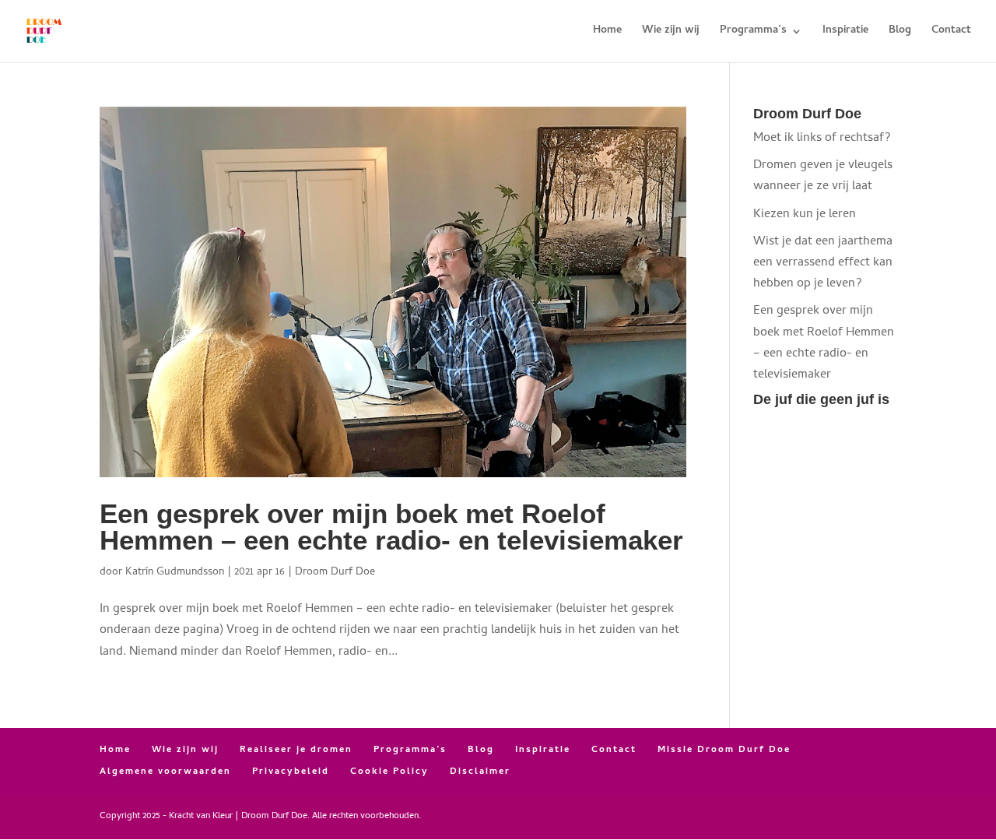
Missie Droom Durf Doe (724, 750)
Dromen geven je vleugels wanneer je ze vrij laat (823, 176)
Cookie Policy (389, 772)
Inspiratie (845, 33)
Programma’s (753, 33)
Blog (900, 33)
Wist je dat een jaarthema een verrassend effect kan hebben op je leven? (823, 263)
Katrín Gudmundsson (174, 573)
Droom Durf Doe (335, 573)
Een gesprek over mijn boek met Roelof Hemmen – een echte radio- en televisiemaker (391, 527)
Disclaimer (480, 772)
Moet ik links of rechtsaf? (822, 138)
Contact (951, 33)
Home (607, 33)
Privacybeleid (290, 772)
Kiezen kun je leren (804, 215)
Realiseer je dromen (296, 750)
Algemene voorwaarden (165, 772)
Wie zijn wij (671, 33)
